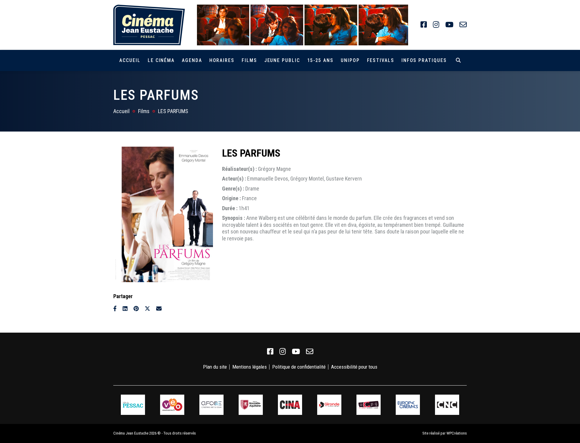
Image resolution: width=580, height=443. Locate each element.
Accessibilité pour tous (354, 367)
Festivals (380, 60)
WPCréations (456, 433)
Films (249, 60)
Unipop (350, 60)
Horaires (221, 60)
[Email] (159, 308)
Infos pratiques (424, 60)
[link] (423, 25)
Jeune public (282, 60)
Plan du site (215, 367)
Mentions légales (249, 367)
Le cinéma (161, 60)
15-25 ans (320, 60)
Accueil (129, 60)
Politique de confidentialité (299, 367)
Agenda (192, 60)
